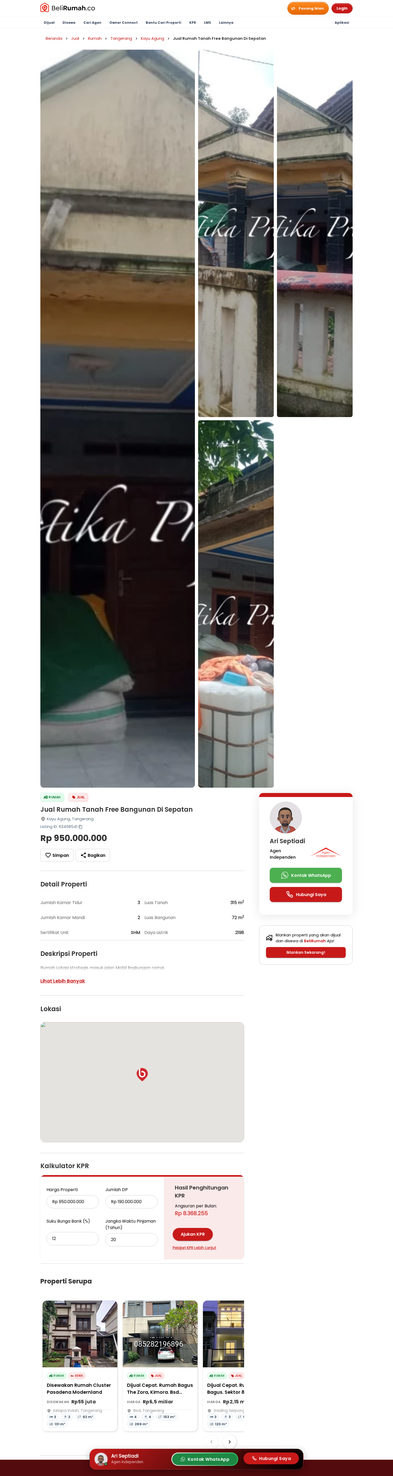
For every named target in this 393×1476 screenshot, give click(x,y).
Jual (75, 38)
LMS (207, 22)
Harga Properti (62, 1190)
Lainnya (226, 22)
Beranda (54, 38)
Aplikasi (342, 22)
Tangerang (121, 38)
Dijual (49, 22)
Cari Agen (92, 22)
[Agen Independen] (326, 854)
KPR (192, 22)
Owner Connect (123, 22)
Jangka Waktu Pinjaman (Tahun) (130, 1224)
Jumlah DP (116, 1190)
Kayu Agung (152, 38)
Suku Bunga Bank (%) (68, 1221)
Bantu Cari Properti (163, 22)
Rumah (95, 38)
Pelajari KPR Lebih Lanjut (194, 1247)
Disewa (69, 22)
